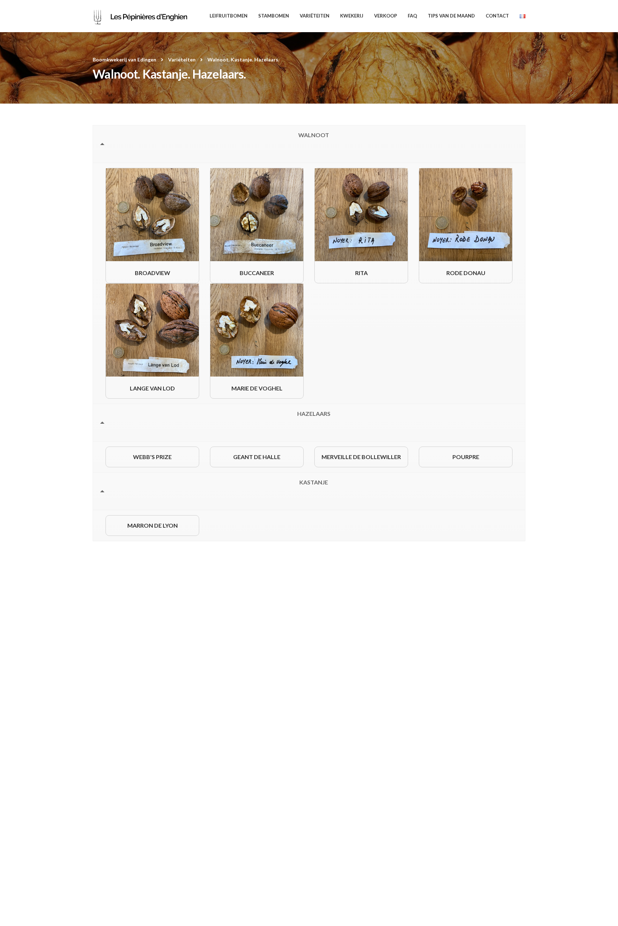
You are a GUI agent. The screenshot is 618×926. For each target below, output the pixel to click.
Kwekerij (351, 16)
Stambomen (273, 16)
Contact (497, 16)
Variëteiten (314, 16)
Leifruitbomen (228, 16)
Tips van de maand (451, 16)
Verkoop (385, 16)
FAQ (412, 16)
